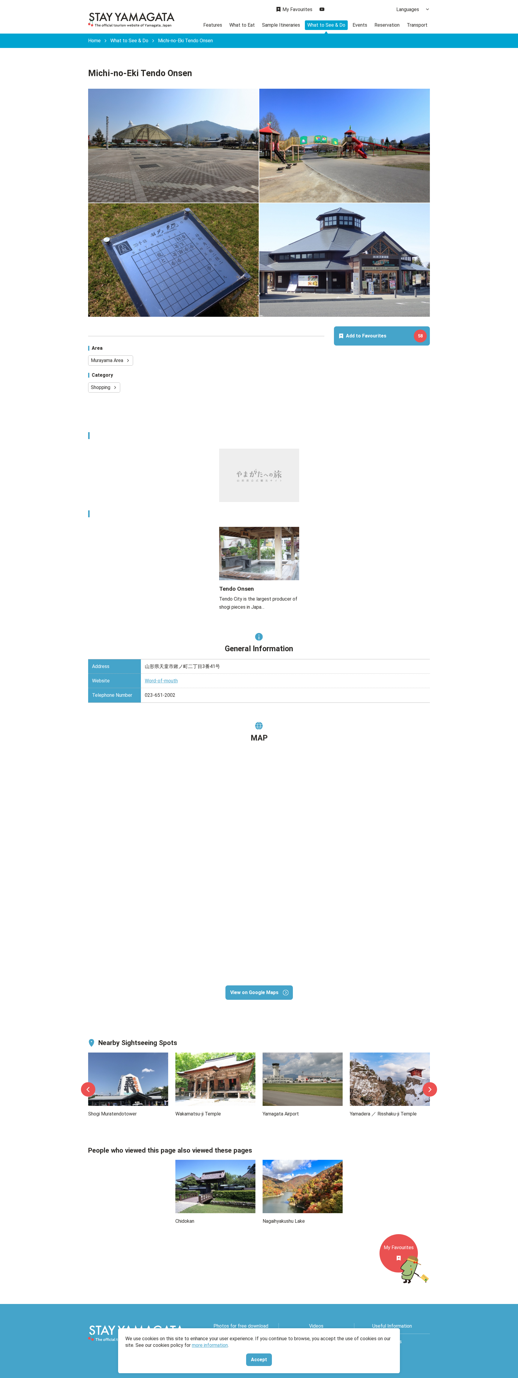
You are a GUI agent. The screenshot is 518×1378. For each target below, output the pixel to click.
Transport (417, 25)
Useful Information (392, 1326)
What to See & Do (326, 25)
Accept (259, 1359)
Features (212, 25)
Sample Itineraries (281, 25)
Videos (316, 1326)
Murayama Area (107, 360)
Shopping (100, 387)
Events (360, 25)
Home (94, 40)
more (93, 1056)
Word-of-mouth (161, 681)
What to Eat (242, 25)
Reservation (387, 25)
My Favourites (297, 10)
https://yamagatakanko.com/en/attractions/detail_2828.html (258, 534)
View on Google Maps (254, 992)
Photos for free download (240, 1326)
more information (210, 1345)
